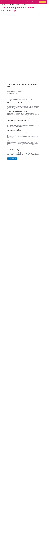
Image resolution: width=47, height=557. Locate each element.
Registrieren (34, 1)
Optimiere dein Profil (12, 158)
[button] (42, 2)
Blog (25, 1)
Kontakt (29, 1)
